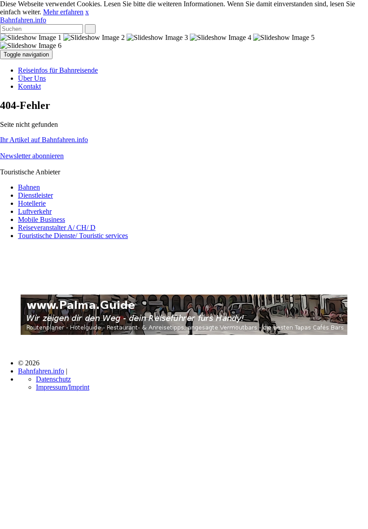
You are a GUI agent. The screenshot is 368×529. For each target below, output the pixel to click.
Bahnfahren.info (23, 20)
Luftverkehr (35, 211)
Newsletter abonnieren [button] (32, 156)
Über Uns (32, 78)
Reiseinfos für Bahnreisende (58, 70)
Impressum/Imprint (62, 387)
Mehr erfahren (63, 12)
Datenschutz (53, 379)
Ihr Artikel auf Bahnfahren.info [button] (44, 139)
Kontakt (29, 86)
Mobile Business (41, 219)
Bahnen (29, 187)
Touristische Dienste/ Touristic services (73, 235)
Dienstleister (35, 195)
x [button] (87, 12)
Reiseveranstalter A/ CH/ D (57, 227)
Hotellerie (32, 203)
